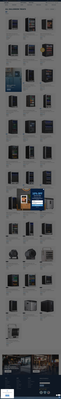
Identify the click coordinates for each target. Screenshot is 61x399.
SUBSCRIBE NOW (37, 205)
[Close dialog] (43, 189)
